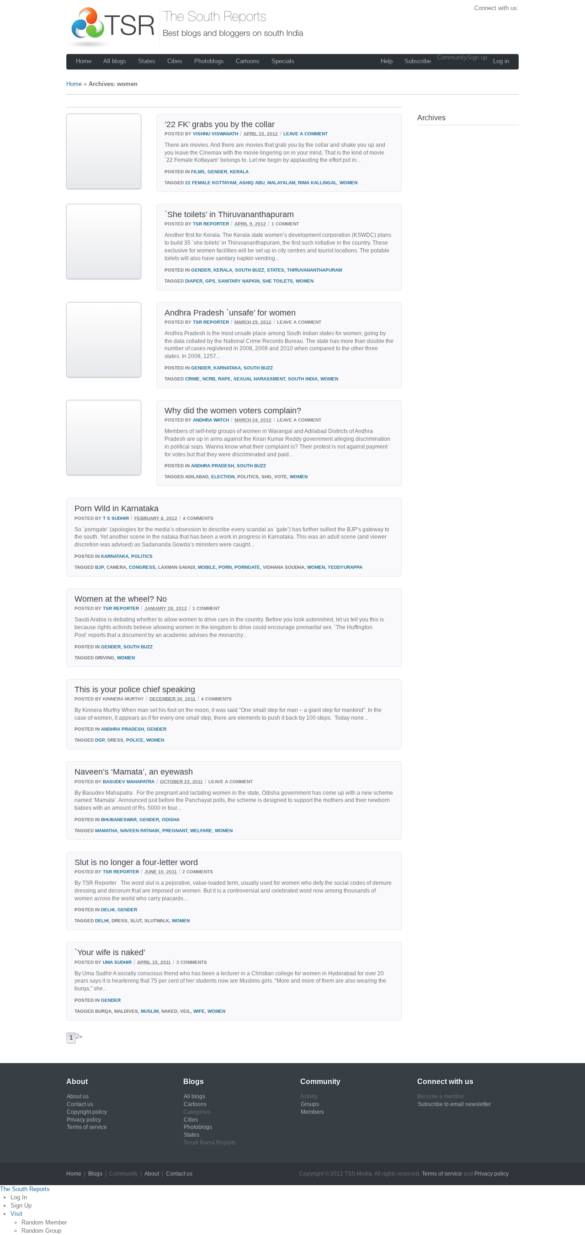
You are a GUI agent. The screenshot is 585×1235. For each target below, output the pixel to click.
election (222, 476)
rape (224, 378)
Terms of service (87, 1127)
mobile (207, 567)
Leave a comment (305, 133)
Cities (174, 61)
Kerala (239, 171)
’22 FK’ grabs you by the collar (220, 124)
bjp (99, 567)
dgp (100, 740)
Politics (142, 556)
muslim (150, 1011)
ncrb (208, 378)
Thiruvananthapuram (314, 270)
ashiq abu (252, 182)
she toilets (277, 280)
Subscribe (417, 61)
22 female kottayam (210, 182)
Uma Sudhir (117, 961)
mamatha (106, 830)
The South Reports (25, 1189)
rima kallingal (317, 182)
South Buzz (249, 270)
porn (225, 567)
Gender (217, 171)
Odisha (171, 819)
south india (303, 378)
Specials (282, 61)
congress (142, 567)
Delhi (108, 909)
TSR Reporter (211, 223)
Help (387, 61)
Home (83, 61)
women (348, 182)
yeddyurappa (345, 567)
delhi (102, 920)
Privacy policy (84, 1120)
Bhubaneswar (119, 819)
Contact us (80, 1104)
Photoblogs (209, 61)
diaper (193, 280)
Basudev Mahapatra (128, 781)
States (146, 61)
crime (192, 378)
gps (210, 280)
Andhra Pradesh (212, 465)
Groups (310, 1104)
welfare (201, 830)
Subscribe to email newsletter (454, 1104)
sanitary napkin (239, 280)
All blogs (114, 61)
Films (198, 171)
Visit (16, 1213)
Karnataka (227, 367)
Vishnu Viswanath (215, 133)
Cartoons (248, 61)
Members (312, 1112)
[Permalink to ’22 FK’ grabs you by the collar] (103, 187)
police (135, 740)
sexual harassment (259, 378)
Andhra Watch (211, 419)
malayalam (281, 182)
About (151, 1174)
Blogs (95, 1174)
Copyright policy (87, 1112)
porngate (247, 567)
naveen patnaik (140, 830)
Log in (501, 61)
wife (199, 1011)
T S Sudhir (116, 517)
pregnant (174, 830)
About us (78, 1096)
